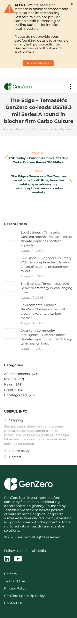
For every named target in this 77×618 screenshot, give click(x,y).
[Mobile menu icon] (70, 86)
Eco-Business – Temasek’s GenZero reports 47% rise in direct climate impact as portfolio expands (46, 238)
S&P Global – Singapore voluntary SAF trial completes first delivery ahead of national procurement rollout (46, 264)
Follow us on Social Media (25, 551)
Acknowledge (38, 63)
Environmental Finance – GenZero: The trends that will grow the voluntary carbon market (43, 311)
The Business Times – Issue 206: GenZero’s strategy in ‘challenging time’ (46, 288)
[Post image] (10, 235)
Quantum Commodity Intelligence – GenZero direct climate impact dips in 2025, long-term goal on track (46, 337)
